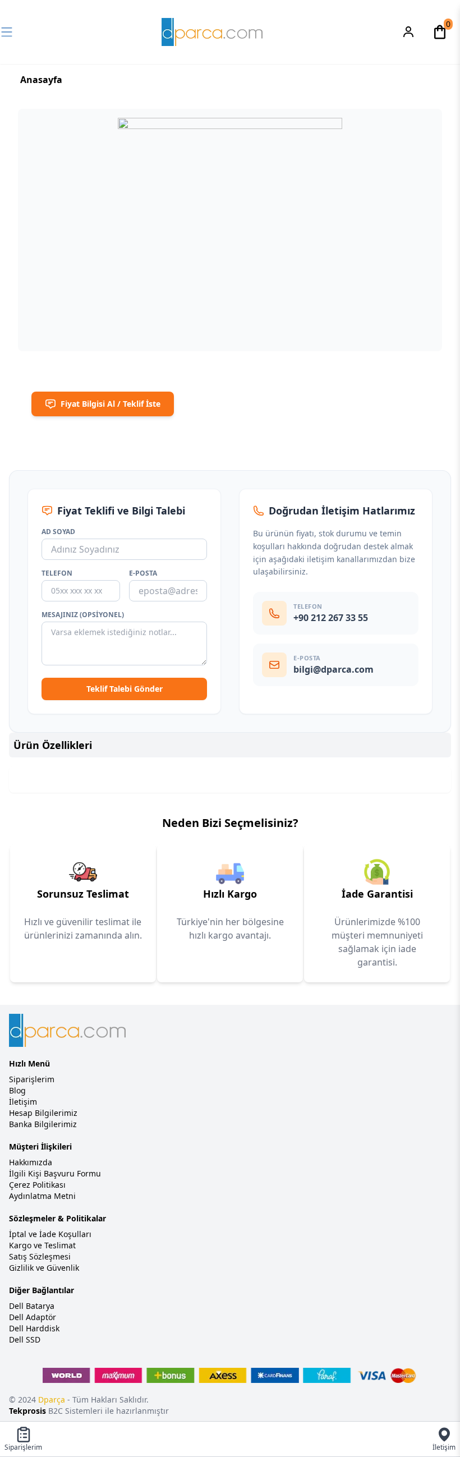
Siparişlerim (31, 1079)
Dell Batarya (31, 1305)
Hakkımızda (30, 1162)
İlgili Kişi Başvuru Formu (55, 1173)
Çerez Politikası (37, 1184)
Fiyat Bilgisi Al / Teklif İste (110, 403)
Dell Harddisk (34, 1328)
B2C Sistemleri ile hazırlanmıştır (89, 1410)
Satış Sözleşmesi (40, 1256)
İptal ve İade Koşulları (50, 1234)
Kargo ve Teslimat (42, 1245)
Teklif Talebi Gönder (124, 688)
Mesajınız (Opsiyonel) (83, 614)
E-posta (143, 573)
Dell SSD (24, 1339)
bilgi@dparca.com (333, 669)
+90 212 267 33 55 (330, 618)
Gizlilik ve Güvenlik (44, 1267)
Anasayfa (41, 79)
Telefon (57, 573)
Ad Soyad (58, 531)
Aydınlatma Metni (42, 1196)
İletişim (23, 1101)
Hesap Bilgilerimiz (43, 1112)
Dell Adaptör (32, 1317)
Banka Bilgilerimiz (43, 1124)
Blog (17, 1090)
